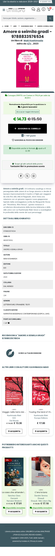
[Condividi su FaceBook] (20, 175)
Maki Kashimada (33, 40)
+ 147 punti (30, 135)
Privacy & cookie (36, 541)
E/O (4, 268)
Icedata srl (25, 541)
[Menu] (4, 10)
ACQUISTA (15, 431)
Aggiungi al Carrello (29, 128)
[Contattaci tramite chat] (33, 9)
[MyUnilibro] (38, 9)
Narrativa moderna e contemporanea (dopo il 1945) (26, 314)
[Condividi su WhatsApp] (33, 175)
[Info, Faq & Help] (43, 9)
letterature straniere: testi (16, 304)
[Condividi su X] (27, 175)
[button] (50, 9)
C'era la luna (41, 492)
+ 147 (5, 323)
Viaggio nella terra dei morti (16, 412)
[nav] (3, 476)
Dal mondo (8, 286)
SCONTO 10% (46, 2)
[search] (50, 18)
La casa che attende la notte (17, 492)
